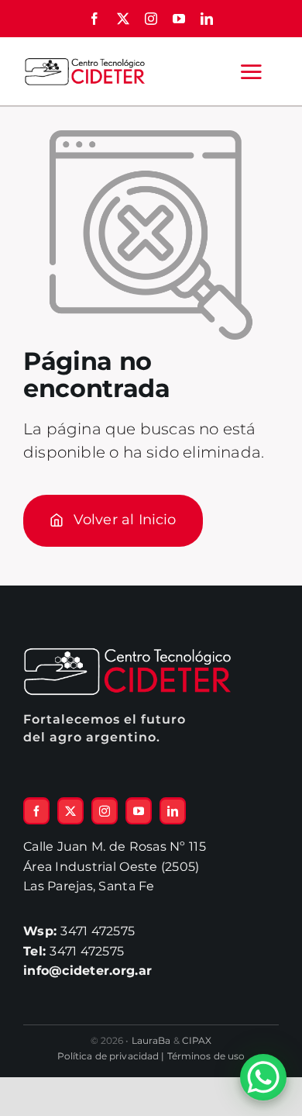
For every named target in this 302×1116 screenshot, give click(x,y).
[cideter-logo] (84, 62)
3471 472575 (79, 931)
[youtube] (179, 18)
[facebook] (94, 18)
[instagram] (151, 18)
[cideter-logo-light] (127, 654)
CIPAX (197, 1040)
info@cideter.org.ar (87, 970)
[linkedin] (207, 18)
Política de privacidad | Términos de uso (151, 1056)
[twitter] (123, 18)
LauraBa (151, 1040)
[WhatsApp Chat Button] (263, 1077)
